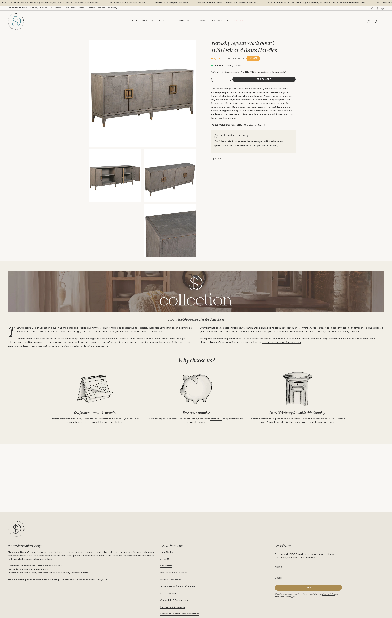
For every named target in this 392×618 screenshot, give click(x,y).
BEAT (163, 3)
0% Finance (56, 8)
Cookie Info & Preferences (174, 600)
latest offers (216, 419)
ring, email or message (248, 141)
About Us (165, 559)
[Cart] (382, 21)
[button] (147, 21)
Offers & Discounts (96, 8)
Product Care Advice (171, 580)
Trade (81, 8)
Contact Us (166, 566)
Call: (17, 8)
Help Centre (70, 8)
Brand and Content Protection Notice (179, 614)
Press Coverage (168, 593)
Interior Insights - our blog (173, 573)
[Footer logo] (16, 529)
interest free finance (135, 3)
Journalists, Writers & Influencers (177, 586)
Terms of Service (282, 597)
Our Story (112, 8)
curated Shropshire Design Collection (281, 342)
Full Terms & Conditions (172, 607)
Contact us (229, 3)
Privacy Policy (328, 594)
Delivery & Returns (38, 8)
